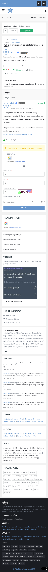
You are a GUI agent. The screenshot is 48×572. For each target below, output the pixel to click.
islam (7, 479)
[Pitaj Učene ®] (11, 10)
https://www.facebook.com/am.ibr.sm (17, 134)
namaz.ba (6, 460)
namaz (26, 482)
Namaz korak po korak (32, 419)
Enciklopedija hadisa (37, 448)
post (35, 482)
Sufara (5, 421)
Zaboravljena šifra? (38, 202)
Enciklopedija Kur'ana (20, 448)
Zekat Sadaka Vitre (16, 42)
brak (16, 472)
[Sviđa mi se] (4, 69)
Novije (13, 98)
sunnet (7, 489)
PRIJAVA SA (11, 154)
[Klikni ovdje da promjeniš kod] (25, 192)
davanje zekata (8, 66)
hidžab (33, 476)
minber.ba (7, 455)
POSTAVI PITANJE (39, 17)
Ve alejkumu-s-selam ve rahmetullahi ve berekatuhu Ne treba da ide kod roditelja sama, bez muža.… (24, 403)
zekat (17, 66)
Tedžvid (13, 421)
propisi (16, 486)
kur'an (29, 479)
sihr (35, 486)
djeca (24, 472)
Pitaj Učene (7, 419)
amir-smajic (37, 453)
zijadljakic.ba (8, 453)
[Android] (44, 3)
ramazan (27, 486)
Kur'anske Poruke (23, 421)
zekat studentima (26, 66)
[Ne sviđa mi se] (9, 69)
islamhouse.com (11, 450)
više (5, 351)
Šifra (5, 180)
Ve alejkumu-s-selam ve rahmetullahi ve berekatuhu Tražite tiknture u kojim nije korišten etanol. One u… (24, 375)
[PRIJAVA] (45, 10)
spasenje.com (36, 450)
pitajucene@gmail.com (12, 519)
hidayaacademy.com (19, 455)
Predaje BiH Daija (22, 458)
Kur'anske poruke (10, 330)
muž (17, 482)
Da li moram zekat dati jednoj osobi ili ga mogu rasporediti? (23, 85)
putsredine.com (9, 458)
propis (7, 486)
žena (7, 492)
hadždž (16, 476)
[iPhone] (39, 3)
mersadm (6, 363)
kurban (38, 479)
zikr (36, 489)
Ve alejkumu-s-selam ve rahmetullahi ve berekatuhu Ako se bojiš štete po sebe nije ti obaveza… (24, 395)
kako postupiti (18, 479)
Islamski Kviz (18, 419)
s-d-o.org (34, 458)
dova (33, 472)
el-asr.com (33, 455)
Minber (40, 421)
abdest (7, 472)
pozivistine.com (24, 450)
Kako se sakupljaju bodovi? (12, 240)
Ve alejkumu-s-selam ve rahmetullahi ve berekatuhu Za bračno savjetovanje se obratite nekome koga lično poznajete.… (24, 365)
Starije (7, 98)
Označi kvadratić (9, 188)
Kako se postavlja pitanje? (12, 235)
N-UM (34, 421)
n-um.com (7, 448)
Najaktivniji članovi (9, 249)
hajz (24, 476)
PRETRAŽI (7, 17)
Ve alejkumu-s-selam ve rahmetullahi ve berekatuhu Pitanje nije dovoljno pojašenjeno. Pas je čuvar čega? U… (24, 385)
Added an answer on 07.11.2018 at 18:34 (21, 108)
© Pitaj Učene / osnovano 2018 (24, 569)
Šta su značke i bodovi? (11, 244)
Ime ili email (7, 171)
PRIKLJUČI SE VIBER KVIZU (13, 302)
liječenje (8, 482)
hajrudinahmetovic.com (22, 453)
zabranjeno (18, 489)
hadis (7, 476)
